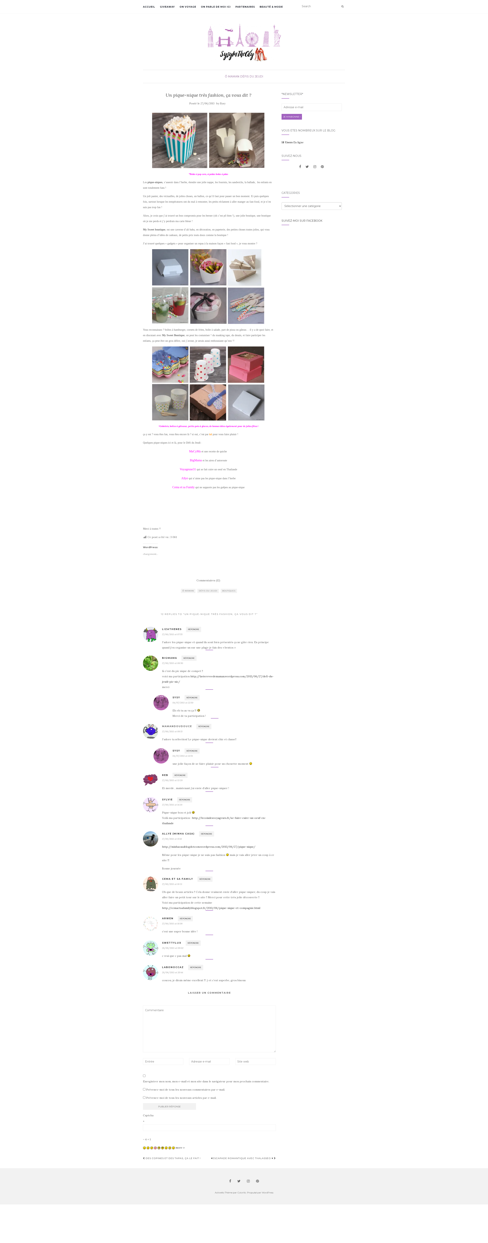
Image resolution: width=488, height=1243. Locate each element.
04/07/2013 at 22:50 (183, 702)
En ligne (293, 142)
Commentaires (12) (208, 580)
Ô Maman (232, 76)
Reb (165, 775)
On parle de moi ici (216, 6)
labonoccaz (173, 967)
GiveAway (167, 6)
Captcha (148, 1115)
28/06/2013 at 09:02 (172, 948)
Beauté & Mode (271, 6)
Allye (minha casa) (178, 833)
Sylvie (167, 799)
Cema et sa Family (177, 878)
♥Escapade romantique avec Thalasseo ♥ (242, 1158)
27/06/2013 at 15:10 (172, 838)
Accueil (149, 6)
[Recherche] (342, 6)
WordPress (267, 1192)
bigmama (169, 658)
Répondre (193, 629)
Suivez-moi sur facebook (302, 220)
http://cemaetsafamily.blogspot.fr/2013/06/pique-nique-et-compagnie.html (211, 908)
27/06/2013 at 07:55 (172, 634)
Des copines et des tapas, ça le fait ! (173, 1158)
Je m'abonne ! (291, 116)
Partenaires (245, 6)
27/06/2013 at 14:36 (172, 804)
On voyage (188, 6)
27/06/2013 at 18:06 (172, 923)
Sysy (223, 103)
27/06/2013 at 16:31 (172, 884)
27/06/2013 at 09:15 (172, 731)
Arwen (167, 918)
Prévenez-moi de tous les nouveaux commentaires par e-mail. (185, 1089)
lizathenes (172, 629)
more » (180, 1147)
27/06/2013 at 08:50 (172, 663)
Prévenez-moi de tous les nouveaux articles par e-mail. (181, 1098)
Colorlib (241, 1192)
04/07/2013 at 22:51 (183, 755)
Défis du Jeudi (251, 76)
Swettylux (171, 942)
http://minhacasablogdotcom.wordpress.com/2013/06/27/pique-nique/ (208, 846)
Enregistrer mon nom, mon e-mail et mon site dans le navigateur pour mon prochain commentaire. (206, 1081)
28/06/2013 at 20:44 (172, 972)
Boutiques (228, 591)
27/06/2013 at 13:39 (172, 780)
